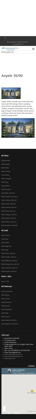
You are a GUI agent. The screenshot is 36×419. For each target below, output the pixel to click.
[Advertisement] (18, 18)
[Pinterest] (8, 38)
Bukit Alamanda (6, 309)
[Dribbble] (17, 38)
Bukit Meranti (5, 160)
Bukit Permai (5, 317)
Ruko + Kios (5, 281)
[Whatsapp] (29, 38)
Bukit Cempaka (6, 178)
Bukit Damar (5, 175)
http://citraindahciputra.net (13, 354)
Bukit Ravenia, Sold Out (9, 222)
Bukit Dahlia (5, 242)
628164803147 (13, 42)
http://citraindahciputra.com (14, 356)
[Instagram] (20, 38)
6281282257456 (23, 42)
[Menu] (33, 49)
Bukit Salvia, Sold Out (8, 253)
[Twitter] (5, 38)
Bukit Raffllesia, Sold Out (9, 260)
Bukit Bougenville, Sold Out (10, 264)
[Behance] (23, 38)
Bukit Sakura (5, 295)
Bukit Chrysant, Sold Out (9, 196)
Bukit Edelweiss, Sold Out (9, 324)
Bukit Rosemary (6, 302)
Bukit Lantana (5, 171)
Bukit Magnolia (6, 246)
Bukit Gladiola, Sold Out (9, 320)
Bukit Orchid (5, 299)
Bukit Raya (4, 313)
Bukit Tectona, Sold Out (8, 207)
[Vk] (18, 40)
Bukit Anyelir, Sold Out (8, 218)
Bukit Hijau (4, 182)
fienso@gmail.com (18, 44)
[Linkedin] (14, 38)
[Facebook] (2, 38)
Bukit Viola (4, 239)
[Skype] (26, 38)
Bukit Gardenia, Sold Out (9, 225)
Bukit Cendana (6, 189)
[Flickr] (32, 38)
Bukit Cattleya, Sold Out (9, 214)
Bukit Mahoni (5, 186)
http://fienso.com (10, 358)
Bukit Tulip (4, 250)
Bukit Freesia (5, 235)
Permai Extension (7, 291)
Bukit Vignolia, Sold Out (9, 271)
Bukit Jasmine (5, 306)
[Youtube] (11, 38)
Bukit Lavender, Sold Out (9, 268)
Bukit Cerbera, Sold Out (9, 200)
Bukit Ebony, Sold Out (8, 211)
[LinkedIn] (33, 82)
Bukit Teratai (5, 164)
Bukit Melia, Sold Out (8, 193)
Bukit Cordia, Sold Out (8, 204)
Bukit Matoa (5, 168)
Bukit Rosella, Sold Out (8, 257)
